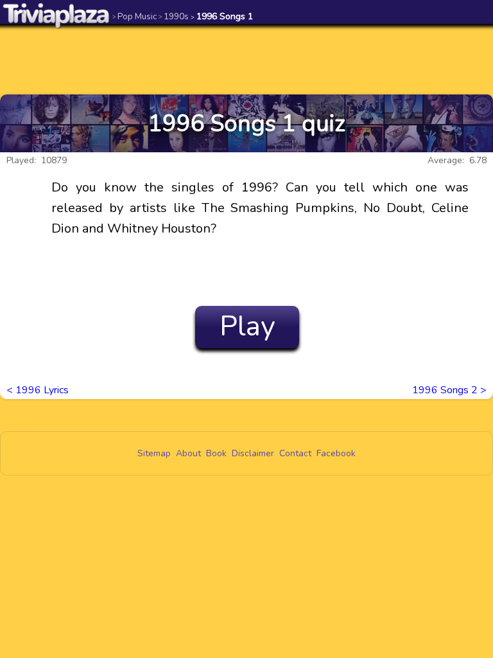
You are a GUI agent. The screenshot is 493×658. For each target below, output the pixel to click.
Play (247, 326)
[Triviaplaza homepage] (56, 15)
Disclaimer (253, 453)
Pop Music (134, 16)
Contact (295, 453)
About (188, 453)
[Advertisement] (246, 59)
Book (216, 453)
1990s (174, 16)
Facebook (336, 453)
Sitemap (154, 453)
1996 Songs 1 (222, 16)
